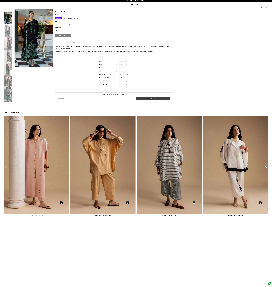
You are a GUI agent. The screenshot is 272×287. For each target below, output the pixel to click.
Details (73, 42)
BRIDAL (133, 7)
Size (56, 22)
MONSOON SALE (140, 7)
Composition (112, 42)
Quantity (57, 28)
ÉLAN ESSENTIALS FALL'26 (118, 7)
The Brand (157, 7)
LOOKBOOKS (149, 7)
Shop (128, 7)
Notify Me (153, 98)
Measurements (149, 42)
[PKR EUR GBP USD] (258, 8)
